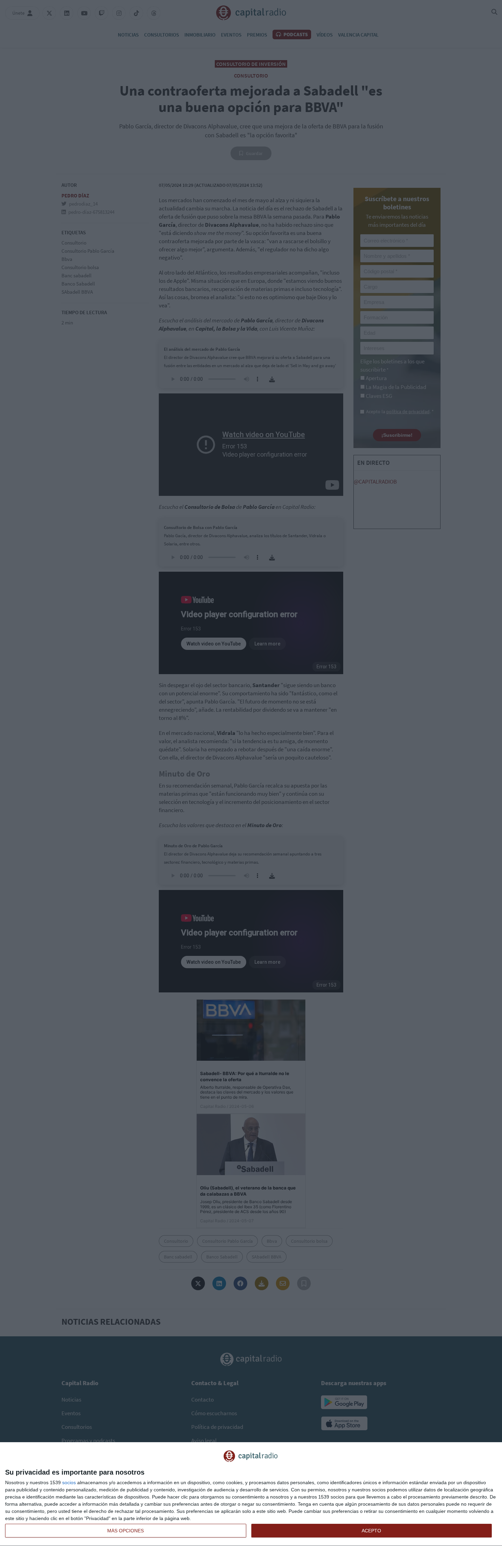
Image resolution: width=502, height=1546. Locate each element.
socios (69, 1482)
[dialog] (251, 1494)
